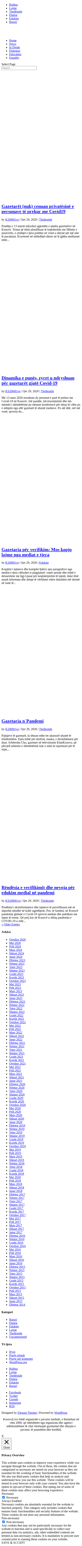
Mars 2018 (15, 1184)
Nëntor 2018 (16, 1163)
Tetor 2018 (15, 1166)
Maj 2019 (15, 1149)
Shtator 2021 (17, 1053)
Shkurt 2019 (16, 1160)
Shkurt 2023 (16, 994)
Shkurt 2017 (16, 1228)
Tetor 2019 (15, 1132)
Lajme (13, 8)
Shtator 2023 (17, 970)
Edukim (14, 18)
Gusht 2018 (16, 1170)
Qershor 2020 (17, 1104)
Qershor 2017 (17, 1215)
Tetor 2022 (15, 1008)
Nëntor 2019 (16, 1129)
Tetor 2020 (15, 1091)
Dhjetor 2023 (17, 960)
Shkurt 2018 (16, 1187)
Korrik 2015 (16, 1284)
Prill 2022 (15, 1029)
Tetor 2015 (15, 1273)
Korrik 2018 (16, 1173)
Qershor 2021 (17, 1063)
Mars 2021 (15, 1074)
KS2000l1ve (13, 391)
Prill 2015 (15, 1290)
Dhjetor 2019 (17, 1125)
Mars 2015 (15, 1294)
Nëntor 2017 (16, 1197)
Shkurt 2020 (16, 1118)
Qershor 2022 (17, 1022)
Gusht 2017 (16, 1208)
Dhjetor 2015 (17, 1266)
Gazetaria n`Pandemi (23, 720)
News (12, 44)
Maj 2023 (15, 984)
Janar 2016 (15, 1263)
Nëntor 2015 (16, 1270)
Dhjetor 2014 (17, 1304)
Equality (14, 57)
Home (13, 40)
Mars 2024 (15, 950)
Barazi (13, 22)
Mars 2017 (15, 1225)
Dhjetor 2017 (17, 1194)
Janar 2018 (15, 1191)
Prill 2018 (15, 1180)
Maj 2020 (15, 1108)
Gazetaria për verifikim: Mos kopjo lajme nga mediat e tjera (37, 552)
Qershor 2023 (17, 981)
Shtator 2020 (17, 1094)
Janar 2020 (15, 1122)
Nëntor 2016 (16, 1239)
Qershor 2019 (17, 1146)
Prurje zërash (17, 1355)
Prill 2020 (15, 1111)
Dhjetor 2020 (17, 1084)
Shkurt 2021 (16, 1077)
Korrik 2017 (16, 1211)
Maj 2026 (15, 943)
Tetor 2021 (15, 1049)
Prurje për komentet (21, 1358)
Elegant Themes (27, 1412)
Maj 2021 (15, 1067)
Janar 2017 (15, 1232)
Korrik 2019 (16, 1142)
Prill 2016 (15, 1253)
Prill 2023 (15, 987)
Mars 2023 (15, 991)
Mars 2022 (15, 1032)
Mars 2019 (15, 1156)
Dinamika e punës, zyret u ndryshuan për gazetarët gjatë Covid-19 (38, 380)
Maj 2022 (15, 1025)
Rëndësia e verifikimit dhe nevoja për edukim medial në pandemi (38, 890)
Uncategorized (18, 1336)
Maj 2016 (15, 1249)
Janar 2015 (15, 1301)
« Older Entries (11, 924)
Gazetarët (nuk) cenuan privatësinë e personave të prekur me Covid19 (38, 209)
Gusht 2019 (16, 1139)
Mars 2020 (15, 1115)
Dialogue (14, 50)
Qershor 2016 (17, 1246)
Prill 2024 (15, 946)
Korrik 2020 (16, 1101)
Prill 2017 (15, 1222)
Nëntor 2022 (16, 1005)
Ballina (13, 4)
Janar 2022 (15, 1039)
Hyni (12, 1352)
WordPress (60, 1412)
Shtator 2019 (17, 1135)
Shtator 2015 (17, 1277)
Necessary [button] (8, 1493)
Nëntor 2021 (16, 1046)
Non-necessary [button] (10, 1518)
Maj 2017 (15, 1218)
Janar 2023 (15, 998)
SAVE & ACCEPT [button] (13, 1542)
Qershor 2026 (17, 939)
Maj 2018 (15, 1177)
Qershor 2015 (17, 1287)
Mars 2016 (15, 1256)
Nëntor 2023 (16, 963)
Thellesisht (45, 219)
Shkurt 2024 (16, 953)
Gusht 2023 (16, 974)
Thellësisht (15, 11)
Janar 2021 (15, 1080)
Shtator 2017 (17, 1204)
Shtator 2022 (17, 1012)
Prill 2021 (15, 1070)
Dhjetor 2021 (17, 1043)
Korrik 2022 (16, 1018)
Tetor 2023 (15, 967)
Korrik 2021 (16, 1060)
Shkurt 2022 (16, 1036)
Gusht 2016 (16, 1242)
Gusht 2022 (16, 1015)
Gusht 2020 (16, 1098)
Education (15, 54)
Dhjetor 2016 (17, 1235)
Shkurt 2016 (16, 1259)
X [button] (3, 1436)
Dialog (13, 15)
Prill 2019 (15, 1153)
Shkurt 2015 (16, 1297)
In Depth (14, 47)
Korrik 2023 (16, 977)
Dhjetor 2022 (17, 1001)
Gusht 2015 (16, 1280)
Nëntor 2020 (16, 1087)
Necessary (12, 1497)
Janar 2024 (15, 956)
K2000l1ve (12, 219)
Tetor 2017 (15, 1201)
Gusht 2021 (16, 1056)
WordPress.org (18, 1362)
